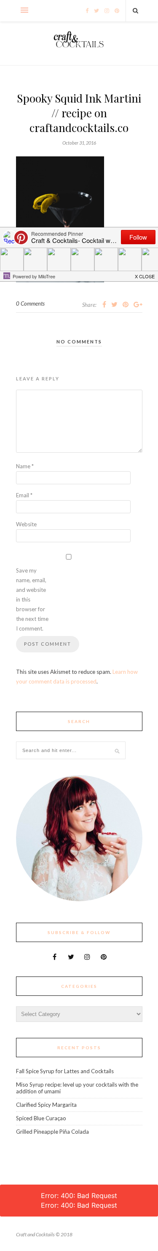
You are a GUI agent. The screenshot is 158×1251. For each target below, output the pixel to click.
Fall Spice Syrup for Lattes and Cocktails (65, 1071)
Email (24, 495)
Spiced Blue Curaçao (41, 1118)
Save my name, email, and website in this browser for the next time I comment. (32, 599)
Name (25, 466)
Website (26, 524)
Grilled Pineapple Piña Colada (52, 1131)
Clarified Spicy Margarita (46, 1104)
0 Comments (30, 303)
